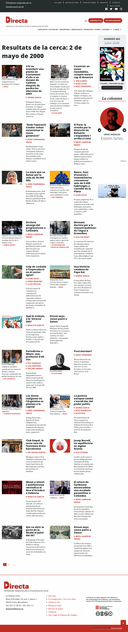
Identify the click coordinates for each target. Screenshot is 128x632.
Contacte (116, 2)
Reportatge (65, 29)
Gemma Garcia (34, 97)
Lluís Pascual (34, 284)
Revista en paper (55, 609)
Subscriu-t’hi (54, 602)
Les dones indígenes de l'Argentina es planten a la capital (35, 401)
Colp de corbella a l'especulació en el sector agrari (36, 271)
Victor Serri (57, 113)
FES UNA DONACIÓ (113, 20)
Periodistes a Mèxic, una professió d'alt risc (35, 355)
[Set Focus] (86, 21)
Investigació (76, 29)
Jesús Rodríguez (83, 86)
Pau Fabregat (57, 197)
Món (46, 26)
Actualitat (53, 29)
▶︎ (125, 130)
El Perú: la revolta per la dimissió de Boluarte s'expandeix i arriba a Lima (82, 131)
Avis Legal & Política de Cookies (62, 615)
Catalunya (9, 26)
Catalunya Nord (37, 26)
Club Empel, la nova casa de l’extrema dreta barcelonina (36, 444)
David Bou (80, 413)
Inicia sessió (115, 5)
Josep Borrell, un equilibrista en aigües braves (83, 444)
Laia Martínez (34, 366)
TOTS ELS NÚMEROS (112, 87)
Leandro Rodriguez (12, 414)
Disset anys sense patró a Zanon (58, 318)
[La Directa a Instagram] (121, 9)
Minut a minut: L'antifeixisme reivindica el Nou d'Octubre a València (35, 487)
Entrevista (88, 29)
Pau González (9, 379)
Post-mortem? (83, 351)
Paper (116, 29)
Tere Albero (81, 81)
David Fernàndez (84, 355)
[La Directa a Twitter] (111, 9)
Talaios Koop (106, 628)
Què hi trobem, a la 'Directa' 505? (35, 318)
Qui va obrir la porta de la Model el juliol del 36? (35, 531)
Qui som (52, 596)
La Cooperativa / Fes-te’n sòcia (62, 599)
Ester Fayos (81, 84)
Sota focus (42, 29)
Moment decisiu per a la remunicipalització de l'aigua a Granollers (86, 228)
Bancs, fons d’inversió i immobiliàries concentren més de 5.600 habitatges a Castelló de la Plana (83, 181)
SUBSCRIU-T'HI (96, 20)
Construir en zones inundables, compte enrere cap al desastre (83, 72)
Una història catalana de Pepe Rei (82, 269)
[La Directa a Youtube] (116, 9)
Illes (28, 26)
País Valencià (20, 26)
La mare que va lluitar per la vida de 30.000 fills (35, 176)
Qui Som (57, 2)
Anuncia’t (104, 2)
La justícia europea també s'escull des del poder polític (83, 400)
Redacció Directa (36, 325)
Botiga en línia (72, 2)
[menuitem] (9, 26)
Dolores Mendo (35, 368)
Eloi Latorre (82, 452)
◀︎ (100, 130)
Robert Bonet (9, 245)
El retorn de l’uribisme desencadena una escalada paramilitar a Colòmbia (82, 488)
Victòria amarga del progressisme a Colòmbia (36, 226)
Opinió (97, 29)
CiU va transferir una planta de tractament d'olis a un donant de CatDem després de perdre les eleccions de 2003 (35, 80)
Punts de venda (89, 2)
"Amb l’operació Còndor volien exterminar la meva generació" (36, 130)
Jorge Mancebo (35, 281)
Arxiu (6, 87)
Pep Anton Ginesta (37, 452)
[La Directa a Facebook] (106, 9)
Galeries (106, 29)
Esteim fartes (112, 138)
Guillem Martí (83, 237)
